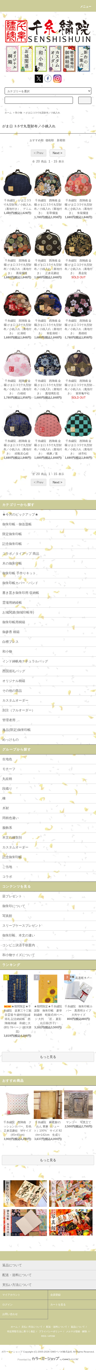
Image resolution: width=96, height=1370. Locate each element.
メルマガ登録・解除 (76, 1331)
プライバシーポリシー (50, 1331)
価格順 (49, 140)
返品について (78, 1326)
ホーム (8, 112)
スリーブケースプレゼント (21, 925)
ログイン (7, 1304)
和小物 (18, 112)
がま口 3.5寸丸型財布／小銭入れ (43, 112)
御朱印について (13, 906)
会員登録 (55, 1294)
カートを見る (58, 1304)
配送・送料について (56, 1326)
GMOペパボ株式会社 (61, 1351)
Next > (57, 153)
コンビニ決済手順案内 (18, 945)
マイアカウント (11, 1294)
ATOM (51, 1336)
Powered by (24, 1359)
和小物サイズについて (18, 955)
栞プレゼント (12, 896)
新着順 (61, 140)
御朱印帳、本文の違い (18, 935)
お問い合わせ (10, 1314)
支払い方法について (31, 1326)
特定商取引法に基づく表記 (21, 1331)
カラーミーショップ (11, 1351)
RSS (43, 1336)
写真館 (7, 916)
